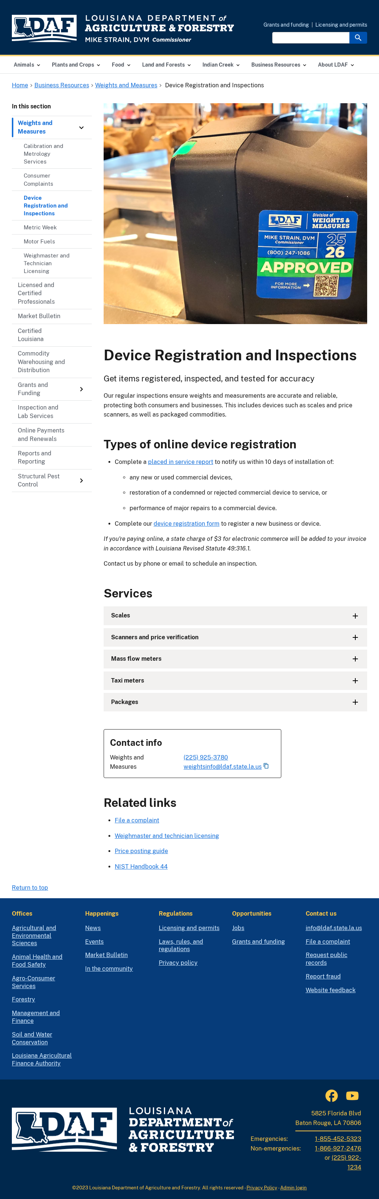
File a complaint (137, 820)
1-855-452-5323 (338, 1138)
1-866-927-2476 (338, 1148)
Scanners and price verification (154, 637)
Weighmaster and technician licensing (167, 835)
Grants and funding (286, 24)
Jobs (238, 928)
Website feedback (331, 990)
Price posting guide (141, 851)
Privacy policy (178, 962)
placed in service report (180, 461)
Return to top (30, 887)
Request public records (327, 959)
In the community (109, 968)
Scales (120, 615)
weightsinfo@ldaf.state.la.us (223, 766)
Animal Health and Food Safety (37, 960)
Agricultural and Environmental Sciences (34, 935)
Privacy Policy (261, 1187)
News (93, 928)
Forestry (23, 999)
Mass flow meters (136, 658)
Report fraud (323, 976)
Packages (124, 701)
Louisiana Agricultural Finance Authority (42, 1059)
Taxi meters (127, 680)
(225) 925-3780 (206, 757)
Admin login (293, 1187)
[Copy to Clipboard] (266, 766)
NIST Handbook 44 (141, 866)
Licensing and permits (341, 24)
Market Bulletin (106, 955)
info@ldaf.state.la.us (334, 928)
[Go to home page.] (123, 29)
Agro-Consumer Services (33, 982)
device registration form (186, 523)
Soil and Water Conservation (32, 1038)
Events (94, 941)
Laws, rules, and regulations (181, 945)
